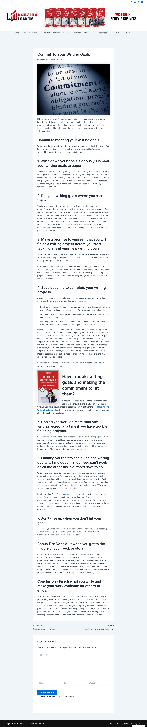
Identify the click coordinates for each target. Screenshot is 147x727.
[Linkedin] (138, 2)
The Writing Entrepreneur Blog (56, 33)
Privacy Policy (123, 723)
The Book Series (30, 33)
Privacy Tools (136, 723)
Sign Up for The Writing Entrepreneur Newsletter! (57, 696)
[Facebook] (142, 2)
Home (16, 33)
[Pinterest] (135, 2)
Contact (129, 33)
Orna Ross (61, 494)
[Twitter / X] (132, 2)
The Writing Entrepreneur (83, 33)
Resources (102, 33)
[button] (38, 32)
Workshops (118, 33)
